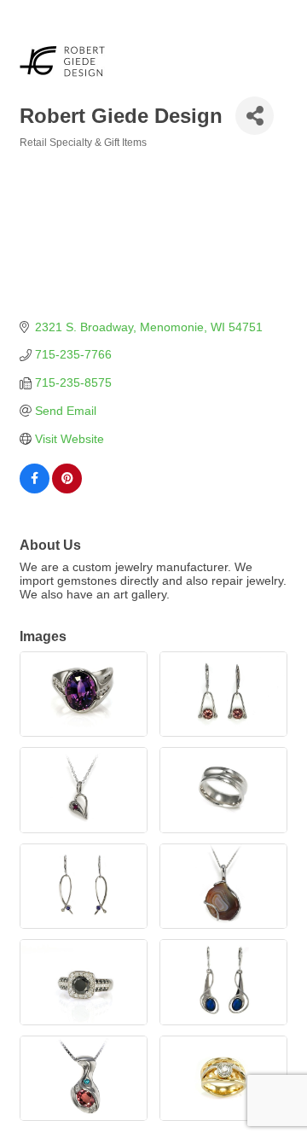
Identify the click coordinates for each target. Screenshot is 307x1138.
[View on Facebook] (34, 489)
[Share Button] (254, 115)
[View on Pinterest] (67, 489)
